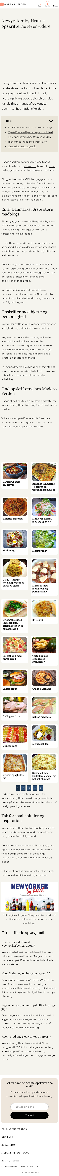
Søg (39, 6)
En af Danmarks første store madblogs (30, 127)
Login (47, 6)
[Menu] (56, 3)
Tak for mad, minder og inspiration (27, 141)
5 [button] (41, 788)
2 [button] (23, 788)
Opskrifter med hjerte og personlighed (30, 132)
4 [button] (35, 788)
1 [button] (17, 788)
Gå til (9, 121)
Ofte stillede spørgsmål (22, 146)
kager (52, 165)
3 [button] (29, 788)
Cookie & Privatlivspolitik (28, 1166)
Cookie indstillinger (9, 1166)
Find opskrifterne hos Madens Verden (29, 136)
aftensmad (30, 165)
